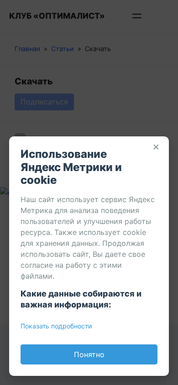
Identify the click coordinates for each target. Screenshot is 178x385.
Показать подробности (56, 326)
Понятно (89, 354)
